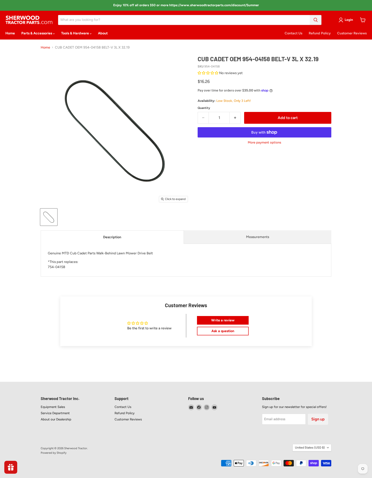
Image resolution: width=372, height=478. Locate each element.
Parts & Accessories (37, 33)
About (103, 33)
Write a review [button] (222, 320)
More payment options (264, 142)
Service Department (55, 413)
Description (112, 237)
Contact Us (293, 33)
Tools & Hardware (75, 33)
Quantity (204, 108)
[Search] (315, 20)
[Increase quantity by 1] (235, 118)
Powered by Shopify (54, 452)
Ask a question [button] (222, 331)
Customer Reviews (352, 33)
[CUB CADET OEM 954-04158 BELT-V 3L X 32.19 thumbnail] (48, 217)
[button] (208, 73)
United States (310, 447)
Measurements (257, 237)
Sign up (318, 419)
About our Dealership (56, 419)
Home (10, 33)
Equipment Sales (53, 407)
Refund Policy (320, 33)
